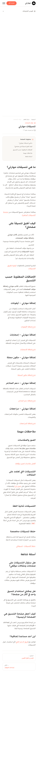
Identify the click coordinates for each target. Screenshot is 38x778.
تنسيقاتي (19, 546)
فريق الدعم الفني (22, 642)
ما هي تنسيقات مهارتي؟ (25, 143)
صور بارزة (17, 486)
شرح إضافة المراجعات (28, 423)
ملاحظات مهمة (27, 153)
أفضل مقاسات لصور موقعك (25, 463)
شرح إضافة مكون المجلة (27, 375)
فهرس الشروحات (28, 11)
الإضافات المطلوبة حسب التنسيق (22, 150)
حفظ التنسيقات (30, 546)
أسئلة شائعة (28, 157)
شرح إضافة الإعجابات (28, 349)
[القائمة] (3, 3)
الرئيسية (33, 119)
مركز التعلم (26, 119)
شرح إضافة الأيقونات (28, 327)
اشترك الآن (11, 3)
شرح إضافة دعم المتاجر (27, 401)
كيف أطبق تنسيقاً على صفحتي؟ (23, 147)
